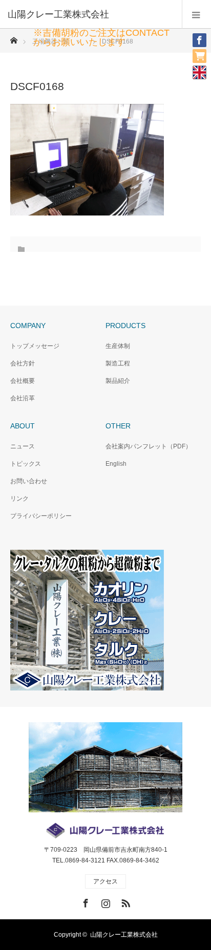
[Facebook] (195, 36)
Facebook (84, 901)
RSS (124, 901)
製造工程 (118, 363)
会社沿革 (22, 398)
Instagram (104, 901)
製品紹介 (118, 380)
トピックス (25, 463)
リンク (19, 498)
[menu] (196, 14)
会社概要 (22, 380)
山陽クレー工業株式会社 (124, 934)
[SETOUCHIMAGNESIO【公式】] (195, 51)
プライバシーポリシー (41, 516)
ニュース (22, 446)
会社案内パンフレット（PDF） (149, 446)
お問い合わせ (28, 481)
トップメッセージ (34, 346)
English (116, 463)
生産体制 (118, 346)
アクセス (105, 881)
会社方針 (22, 363)
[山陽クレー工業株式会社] (90, 14)
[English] (199, 72)
